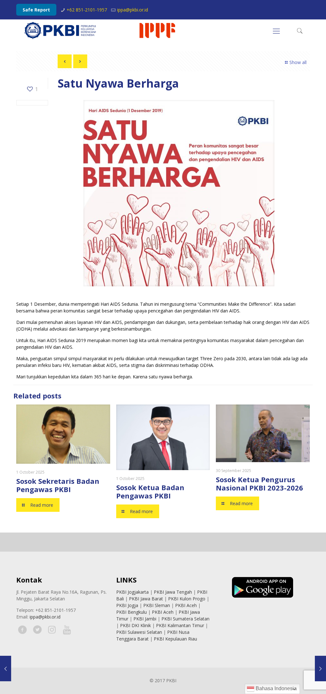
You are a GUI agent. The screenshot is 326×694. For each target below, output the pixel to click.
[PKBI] (100, 30)
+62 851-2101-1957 (87, 10)
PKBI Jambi (144, 619)
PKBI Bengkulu (131, 612)
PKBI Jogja (127, 605)
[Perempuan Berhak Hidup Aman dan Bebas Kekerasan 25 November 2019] (5, 668)
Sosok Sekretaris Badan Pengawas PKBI (57, 485)
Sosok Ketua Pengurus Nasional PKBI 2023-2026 (259, 483)
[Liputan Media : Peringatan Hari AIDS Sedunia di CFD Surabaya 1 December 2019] (320, 668)
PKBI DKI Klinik (135, 625)
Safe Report (36, 10)
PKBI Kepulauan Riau (175, 639)
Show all (298, 62)
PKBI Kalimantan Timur (180, 625)
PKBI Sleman (156, 605)
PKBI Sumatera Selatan (185, 619)
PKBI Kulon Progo (186, 599)
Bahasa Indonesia (275, 688)
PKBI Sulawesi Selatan (139, 632)
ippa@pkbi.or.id (132, 10)
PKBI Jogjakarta (132, 592)
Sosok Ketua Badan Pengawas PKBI (150, 491)
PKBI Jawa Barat (146, 599)
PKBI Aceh (186, 605)
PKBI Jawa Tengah (173, 592)
